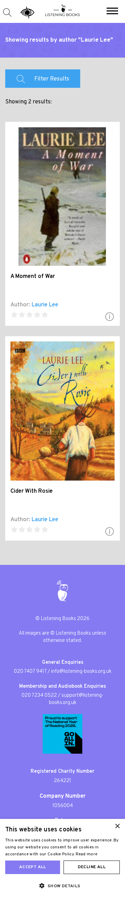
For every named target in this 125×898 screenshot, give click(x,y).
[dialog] (62, 858)
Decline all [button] (92, 867)
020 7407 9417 (30, 671)
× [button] (117, 826)
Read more (87, 854)
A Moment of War (32, 276)
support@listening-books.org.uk (76, 699)
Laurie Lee (45, 305)
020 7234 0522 (39, 695)
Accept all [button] (32, 867)
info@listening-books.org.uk (81, 671)
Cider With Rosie (31, 491)
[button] (112, 12)
